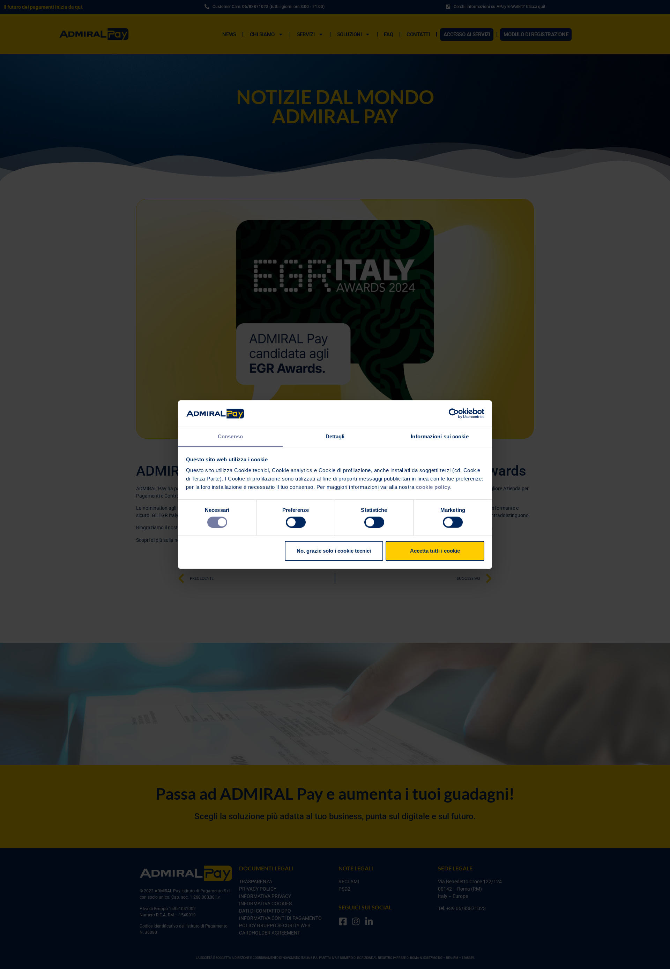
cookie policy (433, 487)
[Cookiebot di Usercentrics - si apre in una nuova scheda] (453, 413)
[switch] (296, 522)
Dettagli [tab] (335, 436)
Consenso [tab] (230, 436)
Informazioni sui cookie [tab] (439, 436)
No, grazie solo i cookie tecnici (334, 551)
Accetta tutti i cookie (435, 551)
